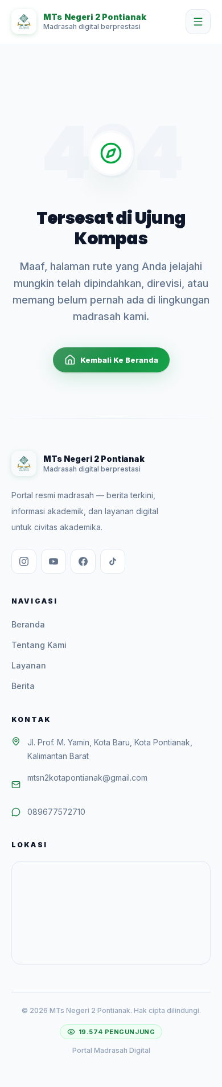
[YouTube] (53, 561)
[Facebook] (83, 561)
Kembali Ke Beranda (119, 360)
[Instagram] (23, 561)
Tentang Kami (39, 645)
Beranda (28, 624)
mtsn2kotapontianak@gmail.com (87, 777)
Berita (23, 686)
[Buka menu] (198, 21)
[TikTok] (112, 561)
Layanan (28, 665)
